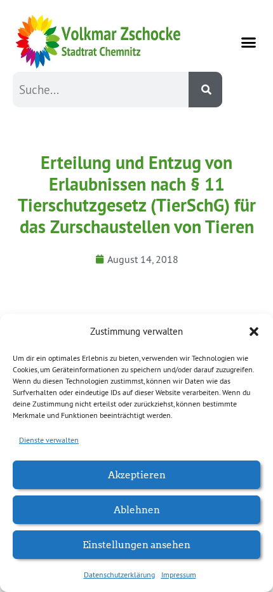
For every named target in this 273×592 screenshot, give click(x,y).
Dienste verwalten (49, 440)
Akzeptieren (137, 474)
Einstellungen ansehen (136, 544)
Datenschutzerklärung (119, 574)
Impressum (178, 574)
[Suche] (205, 89)
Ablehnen (137, 509)
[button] (254, 331)
